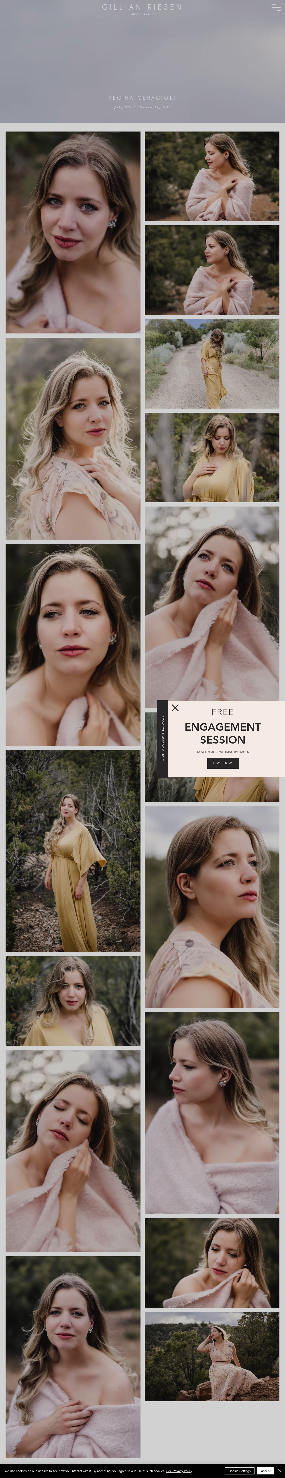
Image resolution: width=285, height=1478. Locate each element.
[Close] (279, 1470)
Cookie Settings (240, 1471)
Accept (266, 1471)
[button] (175, 707)
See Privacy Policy (179, 1471)
